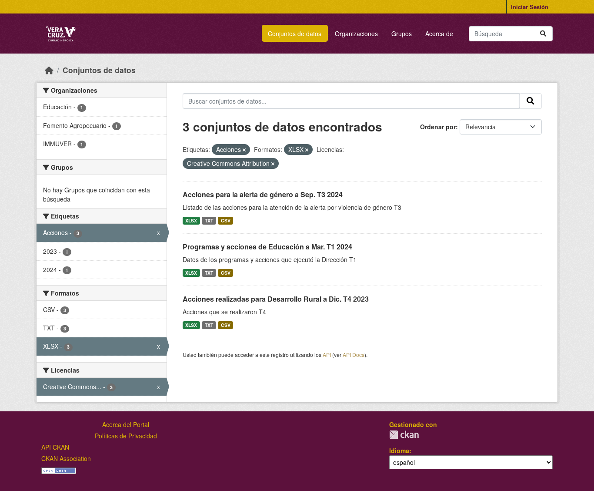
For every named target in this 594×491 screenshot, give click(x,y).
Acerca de (439, 33)
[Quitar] (244, 149)
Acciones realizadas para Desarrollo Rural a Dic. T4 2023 (276, 299)
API (327, 354)
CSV (225, 220)
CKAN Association (66, 458)
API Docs (353, 354)
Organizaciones (356, 33)
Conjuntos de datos (294, 33)
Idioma (399, 450)
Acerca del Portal (125, 424)
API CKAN (55, 447)
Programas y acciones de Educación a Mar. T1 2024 (267, 247)
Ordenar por (438, 126)
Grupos (401, 33)
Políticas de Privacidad (126, 435)
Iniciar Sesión (529, 7)
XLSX (191, 220)
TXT (209, 220)
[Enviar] (543, 33)
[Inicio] (49, 69)
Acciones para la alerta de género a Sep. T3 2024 (263, 194)
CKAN (404, 434)
